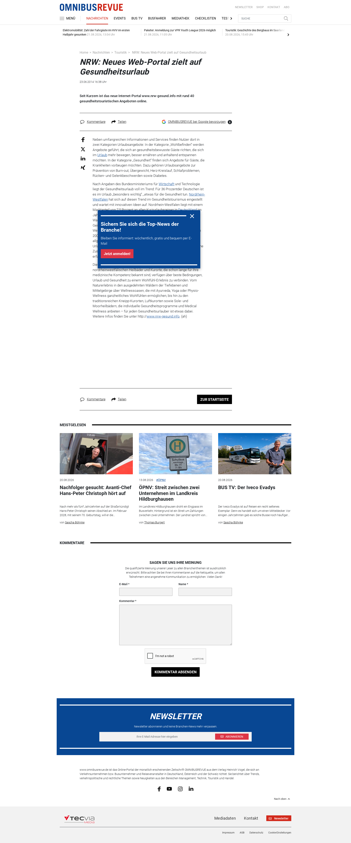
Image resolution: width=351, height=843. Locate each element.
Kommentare (96, 122)
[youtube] (169, 788)
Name (182, 584)
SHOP (260, 7)
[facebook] (159, 788)
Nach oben (280, 799)
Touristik (120, 52)
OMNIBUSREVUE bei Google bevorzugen (197, 122)
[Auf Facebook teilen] (82, 139)
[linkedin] (191, 788)
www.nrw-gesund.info (163, 316)
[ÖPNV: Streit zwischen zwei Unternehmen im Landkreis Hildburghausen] (175, 453)
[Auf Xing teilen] (83, 167)
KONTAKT (274, 7)
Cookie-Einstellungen (279, 832)
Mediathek (180, 18)
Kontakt (251, 818)
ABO (286, 7)
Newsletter (244, 7)
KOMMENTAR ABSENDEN (176, 672)
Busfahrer (157, 18)
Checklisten (205, 18)
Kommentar (126, 601)
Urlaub (102, 155)
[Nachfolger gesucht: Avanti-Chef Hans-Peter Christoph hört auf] (96, 453)
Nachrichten (97, 18)
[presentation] (288, 34)
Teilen (122, 122)
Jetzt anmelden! (117, 254)
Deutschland (187, 210)
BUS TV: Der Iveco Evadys (246, 487)
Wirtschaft (166, 184)
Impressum (228, 832)
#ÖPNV (161, 480)
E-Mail (123, 584)
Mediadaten (225, 818)
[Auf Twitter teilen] (83, 149)
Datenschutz (256, 832)
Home (84, 52)
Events (120, 18)
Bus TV (136, 18)
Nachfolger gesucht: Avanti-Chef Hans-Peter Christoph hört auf (95, 490)
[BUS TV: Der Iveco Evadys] (254, 453)
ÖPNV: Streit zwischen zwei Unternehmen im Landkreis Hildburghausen (169, 493)
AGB (242, 832)
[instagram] (180, 788)
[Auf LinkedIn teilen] (83, 158)
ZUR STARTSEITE (214, 399)
